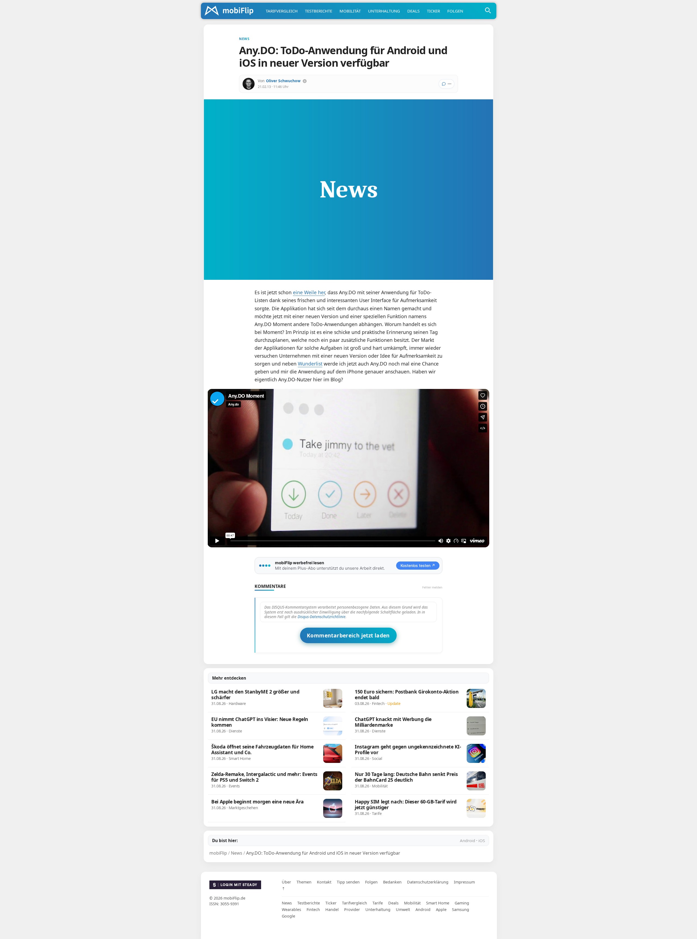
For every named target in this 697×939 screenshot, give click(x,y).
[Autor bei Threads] (305, 81)
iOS (481, 840)
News (287, 903)
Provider (352, 909)
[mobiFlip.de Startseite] (230, 11)
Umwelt (403, 909)
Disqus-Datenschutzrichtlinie (322, 616)
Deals (413, 11)
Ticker (433, 11)
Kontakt (324, 882)
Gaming (462, 903)
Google (288, 916)
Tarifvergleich (282, 11)
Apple (441, 909)
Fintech (313, 909)
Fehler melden (432, 587)
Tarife (377, 903)
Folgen (455, 11)
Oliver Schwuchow (283, 80)
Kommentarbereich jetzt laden (348, 635)
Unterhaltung (384, 11)
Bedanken (392, 882)
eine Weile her (309, 292)
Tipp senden (348, 882)
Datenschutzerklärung (427, 882)
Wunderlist (310, 363)
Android (467, 840)
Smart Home (437, 903)
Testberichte (318, 11)
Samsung (460, 909)
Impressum (464, 882)
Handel (332, 909)
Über (286, 882)
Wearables (291, 909)
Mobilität (350, 11)
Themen (303, 882)
